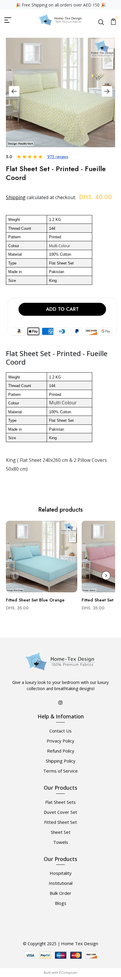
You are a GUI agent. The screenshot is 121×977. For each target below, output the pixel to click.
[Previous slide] (14, 91)
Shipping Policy (60, 761)
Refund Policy (60, 751)
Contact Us (60, 731)
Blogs (60, 903)
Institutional (61, 883)
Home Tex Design (79, 943)
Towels (60, 842)
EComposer (68, 972)
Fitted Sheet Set (60, 822)
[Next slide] (107, 91)
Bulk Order (60, 893)
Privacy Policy (60, 741)
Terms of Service (60, 771)
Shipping (16, 197)
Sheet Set (60, 832)
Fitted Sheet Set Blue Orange (35, 600)
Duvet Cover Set (60, 812)
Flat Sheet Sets (60, 802)
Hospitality (61, 873)
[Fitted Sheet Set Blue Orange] (41, 559)
